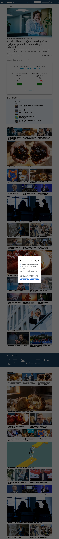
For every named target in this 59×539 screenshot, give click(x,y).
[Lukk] (40, 257)
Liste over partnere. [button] (28, 272)
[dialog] (29, 269)
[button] (29, 268)
